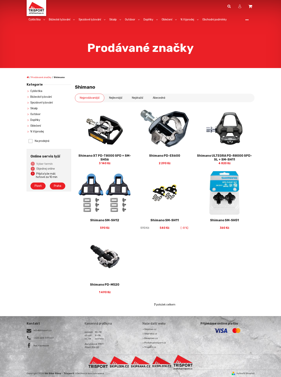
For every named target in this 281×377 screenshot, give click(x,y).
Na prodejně (42, 141)
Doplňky (35, 120)
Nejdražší (137, 97)
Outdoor (35, 114)
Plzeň (38, 186)
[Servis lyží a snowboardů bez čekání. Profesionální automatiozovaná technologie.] (140, 362)
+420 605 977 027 (43, 338)
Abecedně (159, 97)
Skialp (34, 108)
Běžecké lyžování (41, 96)
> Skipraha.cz (150, 333)
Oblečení (35, 125)
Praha (57, 186)
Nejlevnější (115, 97)
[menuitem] (37, 19)
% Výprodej (37, 131)
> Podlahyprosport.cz (154, 342)
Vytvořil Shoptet (245, 373)
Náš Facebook (41, 345)
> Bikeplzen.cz (150, 338)
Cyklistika (36, 91)
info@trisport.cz (43, 330)
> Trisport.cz (149, 347)
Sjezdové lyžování (41, 102)
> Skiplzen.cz (149, 329)
